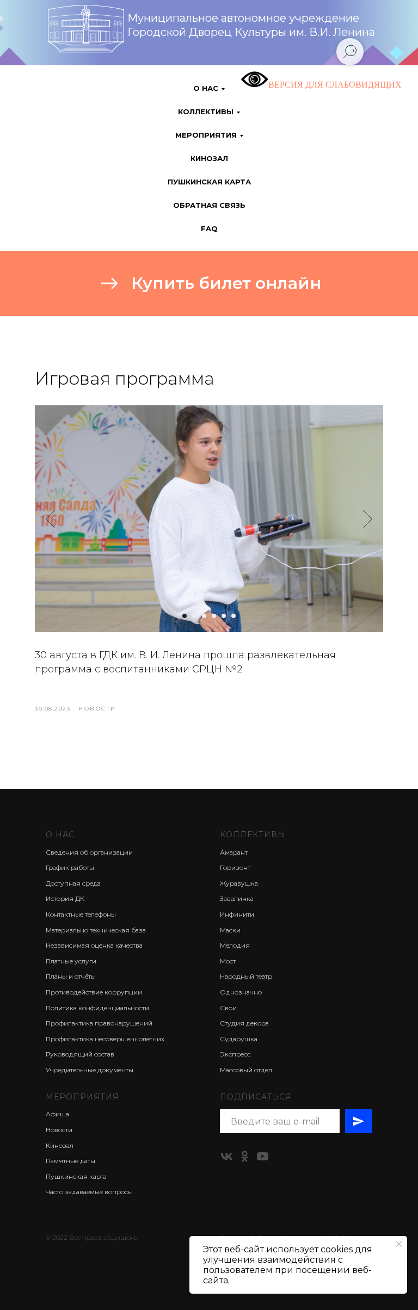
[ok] (244, 1156)
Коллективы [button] (205, 111)
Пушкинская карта (209, 181)
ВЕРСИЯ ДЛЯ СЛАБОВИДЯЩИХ (335, 84)
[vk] (226, 1156)
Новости (59, 1130)
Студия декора (244, 1023)
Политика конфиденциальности (97, 1008)
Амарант (234, 852)
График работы (70, 867)
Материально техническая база (96, 930)
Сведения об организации (89, 852)
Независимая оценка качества (94, 945)
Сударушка (238, 1039)
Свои (228, 1008)
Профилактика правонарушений (99, 1023)
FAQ (209, 228)
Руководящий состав (80, 1054)
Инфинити (237, 914)
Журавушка (239, 883)
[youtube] (262, 1156)
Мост (228, 961)
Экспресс (235, 1054)
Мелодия (235, 945)
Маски (230, 930)
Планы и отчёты (71, 976)
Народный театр (246, 976)
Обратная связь (209, 205)
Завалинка (237, 898)
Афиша (57, 1114)
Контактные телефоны (81, 914)
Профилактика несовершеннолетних (105, 1039)
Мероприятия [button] (206, 135)
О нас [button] (205, 88)
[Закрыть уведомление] (399, 1244)
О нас (60, 834)
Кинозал (209, 158)
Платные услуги (71, 961)
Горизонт (235, 867)
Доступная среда (73, 883)
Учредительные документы (89, 1070)
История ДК (65, 898)
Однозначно (241, 992)
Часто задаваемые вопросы (89, 1192)
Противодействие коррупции (94, 992)
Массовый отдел (246, 1070)
